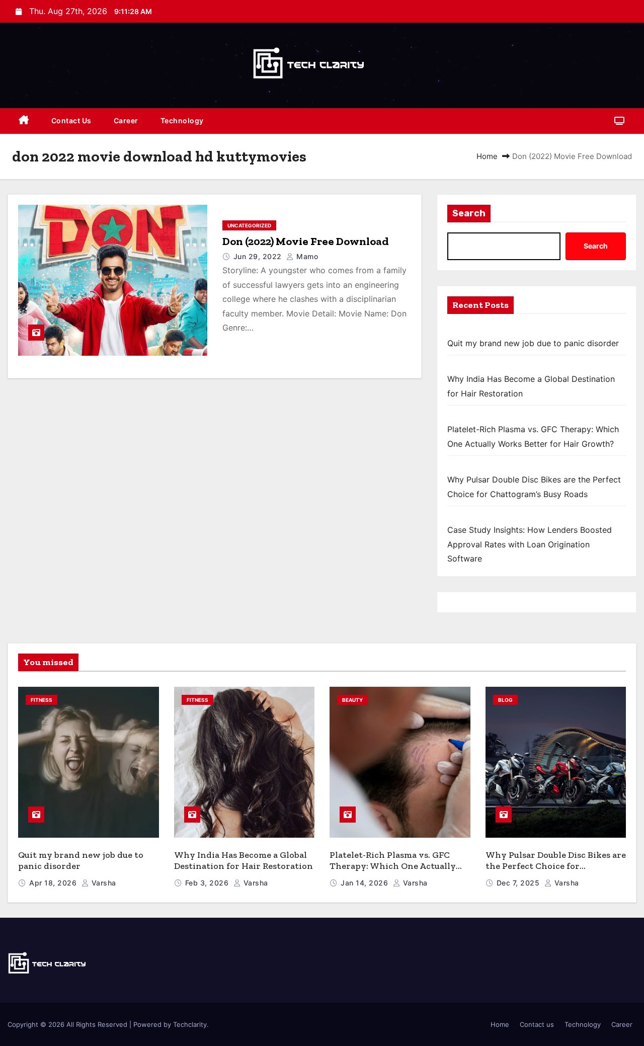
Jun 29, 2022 (258, 256)
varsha (102, 882)
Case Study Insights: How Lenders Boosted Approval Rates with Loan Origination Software (529, 544)
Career (126, 120)
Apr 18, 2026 (54, 882)
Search (469, 213)
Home (487, 156)
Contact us (71, 120)
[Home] (24, 121)
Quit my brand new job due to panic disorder (533, 343)
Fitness (41, 700)
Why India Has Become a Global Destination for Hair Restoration (243, 860)
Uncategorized (249, 225)
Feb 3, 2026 (208, 882)
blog (505, 700)
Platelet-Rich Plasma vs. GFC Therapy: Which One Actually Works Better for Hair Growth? (396, 866)
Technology (182, 120)
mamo (306, 256)
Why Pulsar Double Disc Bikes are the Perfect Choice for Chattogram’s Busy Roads (556, 866)
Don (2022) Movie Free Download (305, 241)
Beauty (352, 700)
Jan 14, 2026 (365, 882)
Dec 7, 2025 (519, 882)
